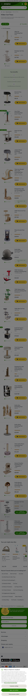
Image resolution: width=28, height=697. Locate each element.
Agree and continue (14, 690)
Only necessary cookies (14, 694)
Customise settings (14, 686)
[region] (14, 682)
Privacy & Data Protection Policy (10, 682)
